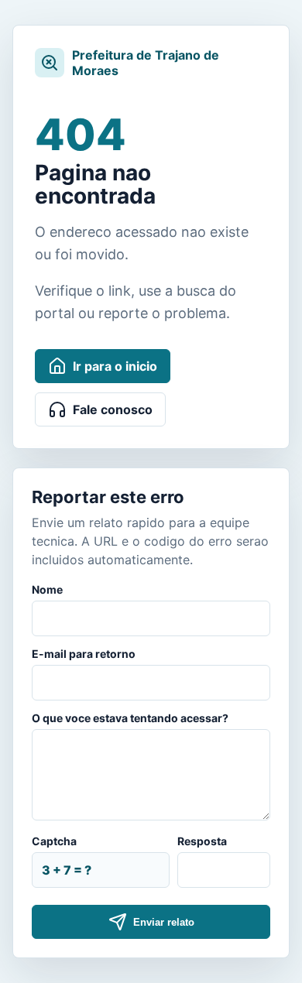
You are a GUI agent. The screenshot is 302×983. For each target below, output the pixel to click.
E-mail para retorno (84, 653)
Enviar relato (163, 922)
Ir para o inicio (115, 366)
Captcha (54, 841)
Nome (47, 589)
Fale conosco (113, 409)
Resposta (202, 841)
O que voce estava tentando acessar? (130, 717)
